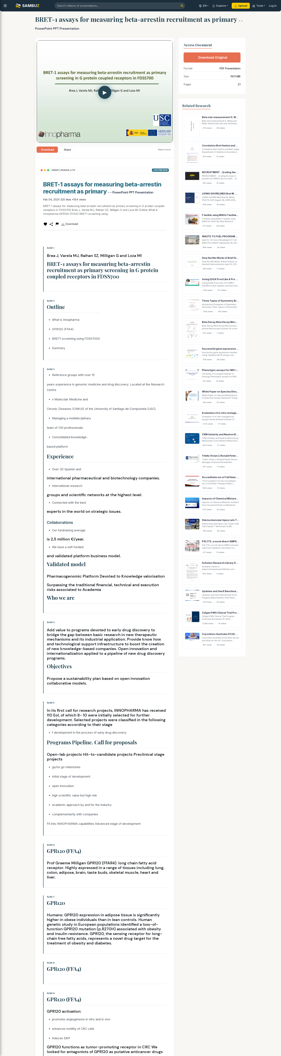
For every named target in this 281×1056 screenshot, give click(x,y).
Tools (259, 5)
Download (47, 149)
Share (67, 149)
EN (205, 5)
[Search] (182, 6)
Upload (242, 5)
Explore (221, 5)
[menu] (5, 5)
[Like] (45, 224)
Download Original (212, 57)
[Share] (51, 224)
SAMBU (30, 5)
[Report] (57, 224)
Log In (272, 5)
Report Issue (164, 149)
